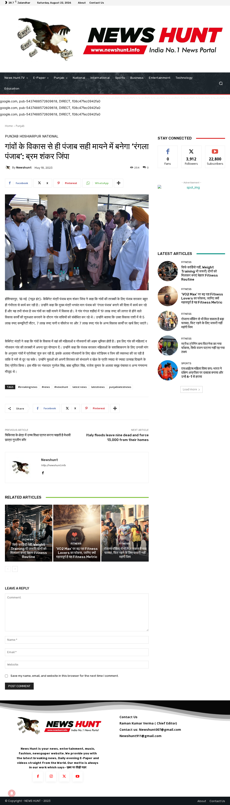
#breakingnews (27, 387)
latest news (80, 387)
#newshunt (61, 387)
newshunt (24, 167)
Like (167, 149)
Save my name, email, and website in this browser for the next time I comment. (65, 675)
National (50, 136)
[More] (118, 183)
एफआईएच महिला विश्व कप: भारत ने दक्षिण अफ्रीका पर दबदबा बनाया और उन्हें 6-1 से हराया (202, 373)
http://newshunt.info (53, 465)
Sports (186, 363)
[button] (220, 83)
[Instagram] (51, 776)
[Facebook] (42, 472)
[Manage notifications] (11, 793)
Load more (190, 389)
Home (9, 126)
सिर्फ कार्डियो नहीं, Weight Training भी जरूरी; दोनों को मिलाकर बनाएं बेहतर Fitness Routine (28, 551)
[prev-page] (8, 569)
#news (46, 387)
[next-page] (15, 569)
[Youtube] (78, 776)
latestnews (98, 387)
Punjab (20, 126)
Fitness (28, 539)
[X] (64, 776)
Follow (191, 149)
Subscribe (215, 149)
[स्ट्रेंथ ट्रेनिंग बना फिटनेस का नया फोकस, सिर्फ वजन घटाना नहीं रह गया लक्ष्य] (168, 345)
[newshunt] (8, 168)
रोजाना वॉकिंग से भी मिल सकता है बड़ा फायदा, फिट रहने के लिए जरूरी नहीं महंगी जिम (125, 553)
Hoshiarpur (30, 136)
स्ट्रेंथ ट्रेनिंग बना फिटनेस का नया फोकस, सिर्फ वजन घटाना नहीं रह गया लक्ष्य (203, 348)
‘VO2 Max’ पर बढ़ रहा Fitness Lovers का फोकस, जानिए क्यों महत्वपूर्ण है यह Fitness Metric (77, 553)
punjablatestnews (120, 387)
